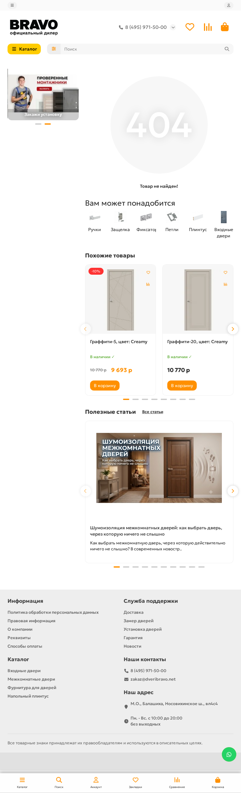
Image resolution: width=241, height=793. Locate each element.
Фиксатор (146, 229)
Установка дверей (143, 629)
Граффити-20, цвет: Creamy (197, 341)
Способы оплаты (25, 646)
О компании (20, 629)
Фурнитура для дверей (32, 687)
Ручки (94, 229)
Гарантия (133, 637)
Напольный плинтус (28, 696)
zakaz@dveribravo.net (153, 679)
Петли (172, 229)
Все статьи (152, 411)
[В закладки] (148, 272)
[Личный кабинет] (228, 5)
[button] (38, 124)
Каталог (18, 659)
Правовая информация (32, 620)
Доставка (133, 612)
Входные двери (223, 233)
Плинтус (198, 229)
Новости (132, 646)
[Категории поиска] (54, 49)
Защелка (120, 229)
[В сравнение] (148, 284)
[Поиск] (227, 49)
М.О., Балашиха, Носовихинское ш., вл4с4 (174, 703)
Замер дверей (138, 620)
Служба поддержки (151, 601)
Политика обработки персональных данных (53, 612)
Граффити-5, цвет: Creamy (118, 341)
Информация (25, 601)
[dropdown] (12, 5)
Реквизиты (19, 637)
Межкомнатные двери (31, 679)
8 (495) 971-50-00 (146, 27)
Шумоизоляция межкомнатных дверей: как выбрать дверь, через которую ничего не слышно (156, 531)
